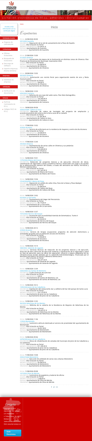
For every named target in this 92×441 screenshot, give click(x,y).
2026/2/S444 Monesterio (29, 357)
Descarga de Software (8, 64)
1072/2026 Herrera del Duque (31, 214)
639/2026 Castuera (27, 93)
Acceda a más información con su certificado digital (9, 29)
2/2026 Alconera (26, 230)
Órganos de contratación (8, 43)
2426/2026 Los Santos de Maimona (33, 271)
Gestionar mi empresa (9, 81)
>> (57, 387)
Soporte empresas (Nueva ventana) (11, 69)
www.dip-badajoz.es (14, 424)
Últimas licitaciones (8, 54)
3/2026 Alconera (26, 127)
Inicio (22, 24)
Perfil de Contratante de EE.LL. (9, 104)
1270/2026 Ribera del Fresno (30, 160)
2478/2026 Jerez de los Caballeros (32, 339)
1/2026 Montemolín (27, 321)
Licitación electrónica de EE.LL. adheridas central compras (45, 17)
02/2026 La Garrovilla (28, 197)
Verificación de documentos (9, 92)
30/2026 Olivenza (26, 75)
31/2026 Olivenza (26, 57)
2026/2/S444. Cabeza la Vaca (30, 110)
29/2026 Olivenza (26, 144)
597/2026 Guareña (27, 41)
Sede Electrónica (11, 433)
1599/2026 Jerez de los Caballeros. (33, 287)
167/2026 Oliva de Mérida (29, 373)
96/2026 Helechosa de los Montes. (33, 303)
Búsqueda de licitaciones (9, 59)
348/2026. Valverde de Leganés (31, 248)
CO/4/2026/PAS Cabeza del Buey (32, 181)
